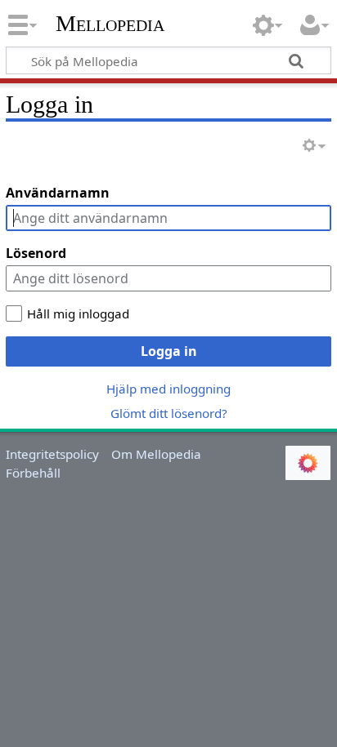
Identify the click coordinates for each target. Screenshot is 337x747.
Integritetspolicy (52, 454)
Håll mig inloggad (78, 313)
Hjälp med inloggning (168, 388)
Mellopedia (110, 23)
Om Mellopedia (156, 454)
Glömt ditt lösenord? (168, 413)
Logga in (169, 351)
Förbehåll (33, 473)
